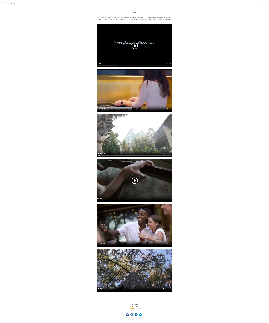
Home (238, 3)
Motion (251, 3)
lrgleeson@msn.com (134, 308)
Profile (258, 3)
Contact (264, 3)
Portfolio (244, 3)
